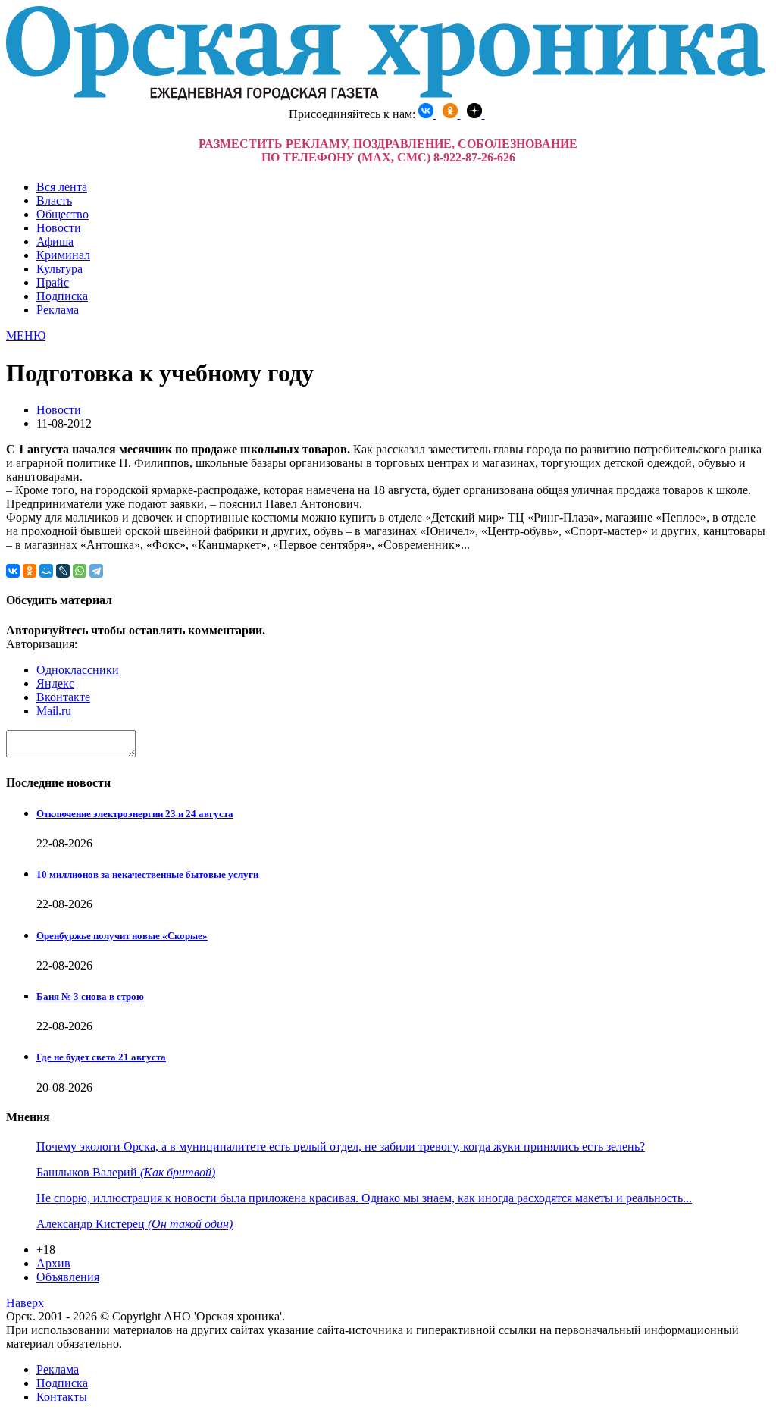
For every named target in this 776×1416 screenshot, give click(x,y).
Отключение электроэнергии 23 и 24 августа (134, 813)
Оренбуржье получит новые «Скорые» (122, 935)
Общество (62, 214)
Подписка (62, 296)
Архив (53, 1263)
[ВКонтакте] (13, 571)
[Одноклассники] (29, 571)
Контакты (61, 1396)
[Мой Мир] (46, 571)
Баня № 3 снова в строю (90, 996)
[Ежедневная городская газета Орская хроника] (385, 95)
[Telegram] (96, 571)
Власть (54, 200)
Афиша (55, 241)
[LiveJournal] (63, 571)
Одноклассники (77, 669)
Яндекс (55, 683)
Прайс (52, 282)
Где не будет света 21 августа (101, 1057)
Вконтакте (63, 697)
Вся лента (61, 186)
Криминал (63, 255)
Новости (58, 227)
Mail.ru (53, 710)
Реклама (57, 309)
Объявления (67, 1276)
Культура (59, 268)
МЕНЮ (25, 335)
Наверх (25, 1302)
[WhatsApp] (79, 571)
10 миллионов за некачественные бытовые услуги (147, 874)
